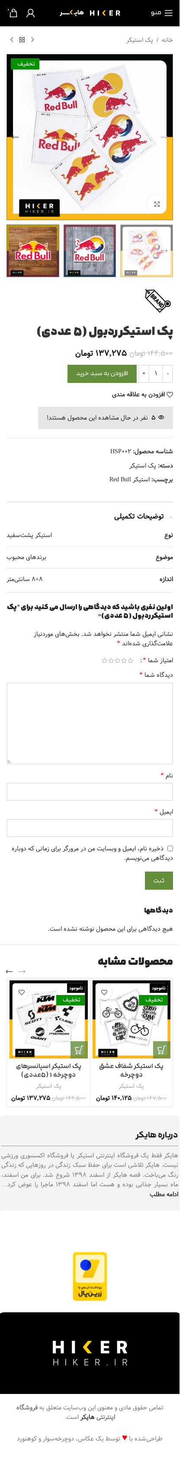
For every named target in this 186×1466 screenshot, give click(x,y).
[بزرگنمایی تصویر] (157, 204)
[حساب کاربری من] (30, 13)
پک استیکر (139, 40)
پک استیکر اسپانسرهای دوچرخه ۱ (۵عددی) (48, 1071)
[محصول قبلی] (32, 40)
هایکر (87, 1417)
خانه (167, 40)
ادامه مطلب (164, 1194)
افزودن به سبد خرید (102, 373)
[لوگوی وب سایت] (90, 13)
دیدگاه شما (156, 675)
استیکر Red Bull (129, 479)
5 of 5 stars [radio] (104, 660)
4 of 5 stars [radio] (111, 660)
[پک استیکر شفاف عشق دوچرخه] (132, 1019)
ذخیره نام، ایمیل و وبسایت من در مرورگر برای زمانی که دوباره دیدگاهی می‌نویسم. (92, 853)
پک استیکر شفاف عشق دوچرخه (131, 1071)
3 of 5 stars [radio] (117, 660)
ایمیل (163, 812)
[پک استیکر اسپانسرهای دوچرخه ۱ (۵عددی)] (49, 1019)
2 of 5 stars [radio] (124, 660)
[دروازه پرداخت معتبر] (90, 1276)
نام (166, 775)
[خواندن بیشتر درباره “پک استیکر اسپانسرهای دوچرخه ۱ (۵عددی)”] (79, 1049)
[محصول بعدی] (11, 40)
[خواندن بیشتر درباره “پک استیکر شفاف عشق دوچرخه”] (161, 1049)
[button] (164, 137)
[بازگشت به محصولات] (22, 40)
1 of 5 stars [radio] (130, 660)
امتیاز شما (158, 660)
